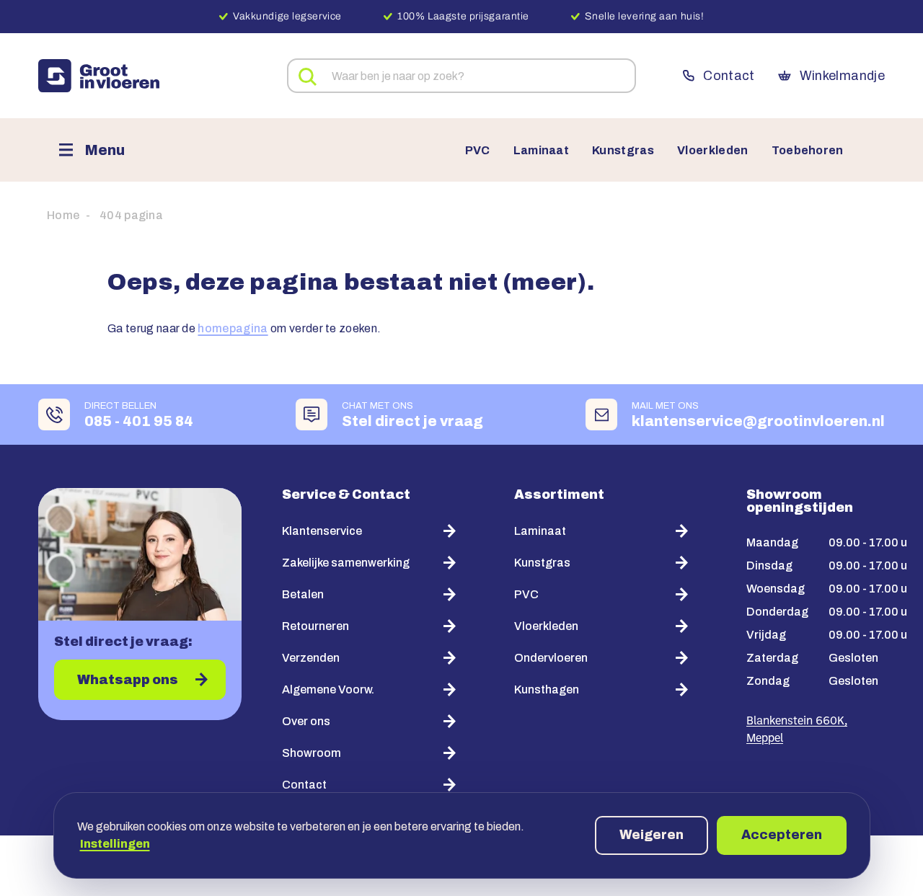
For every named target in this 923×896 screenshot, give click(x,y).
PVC (477, 150)
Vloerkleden (712, 150)
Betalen (303, 594)
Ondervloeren (551, 658)
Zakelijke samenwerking (346, 562)
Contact (728, 75)
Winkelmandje (842, 75)
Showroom (311, 753)
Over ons (306, 721)
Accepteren (781, 835)
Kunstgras (623, 150)
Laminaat (541, 150)
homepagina (233, 328)
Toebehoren (808, 150)
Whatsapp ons (127, 680)
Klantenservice (322, 531)
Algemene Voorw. (328, 689)
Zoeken (308, 77)
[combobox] (461, 75)
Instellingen (115, 844)
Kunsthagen (546, 689)
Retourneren (315, 626)
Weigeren (651, 835)
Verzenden (311, 658)
